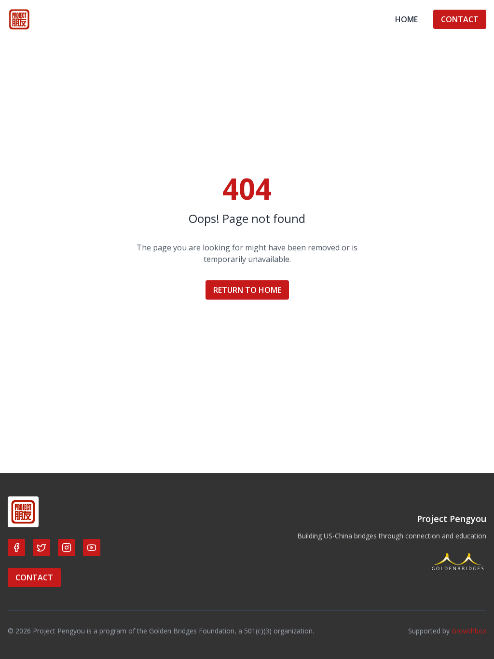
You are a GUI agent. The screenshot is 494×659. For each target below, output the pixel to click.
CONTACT (460, 19)
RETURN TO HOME (247, 290)
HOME (406, 19)
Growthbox (469, 630)
